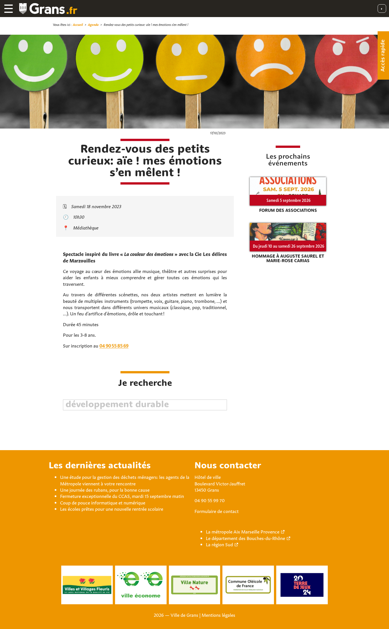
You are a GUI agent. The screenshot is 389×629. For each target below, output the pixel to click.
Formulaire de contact (217, 511)
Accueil (78, 24)
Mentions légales (218, 614)
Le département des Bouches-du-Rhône (245, 538)
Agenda (93, 24)
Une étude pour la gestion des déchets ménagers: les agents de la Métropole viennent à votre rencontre (124, 479)
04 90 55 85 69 (113, 345)
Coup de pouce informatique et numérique (102, 502)
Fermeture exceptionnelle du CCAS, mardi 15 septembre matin (122, 496)
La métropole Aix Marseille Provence (242, 531)
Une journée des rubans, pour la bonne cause (105, 489)
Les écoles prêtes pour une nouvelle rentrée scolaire (111, 508)
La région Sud (219, 544)
